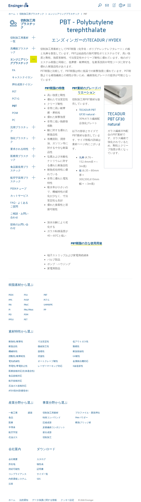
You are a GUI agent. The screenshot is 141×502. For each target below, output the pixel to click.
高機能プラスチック (19, 50)
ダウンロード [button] (46, 449)
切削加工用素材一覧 (19, 39)
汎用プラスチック (19, 128)
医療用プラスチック (19, 157)
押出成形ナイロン (22, 84)
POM (15, 113)
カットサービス (19, 195)
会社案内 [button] (15, 449)
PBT (14, 105)
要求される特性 (19, 149)
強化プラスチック (19, 139)
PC (13, 120)
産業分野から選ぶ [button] (21, 402)
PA (13, 70)
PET (14, 91)
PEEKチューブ (18, 188)
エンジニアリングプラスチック (63, 14)
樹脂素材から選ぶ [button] (21, 285)
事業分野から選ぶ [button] (55, 402)
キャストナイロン (22, 77)
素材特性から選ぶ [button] (21, 331)
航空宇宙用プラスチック (19, 179)
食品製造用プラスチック (19, 168)
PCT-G (15, 98)
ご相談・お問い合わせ (19, 215)
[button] (129, 5)
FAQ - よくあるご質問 (19, 204)
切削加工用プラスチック (31, 14)
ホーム (12, 14)
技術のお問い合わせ (19, 226)
